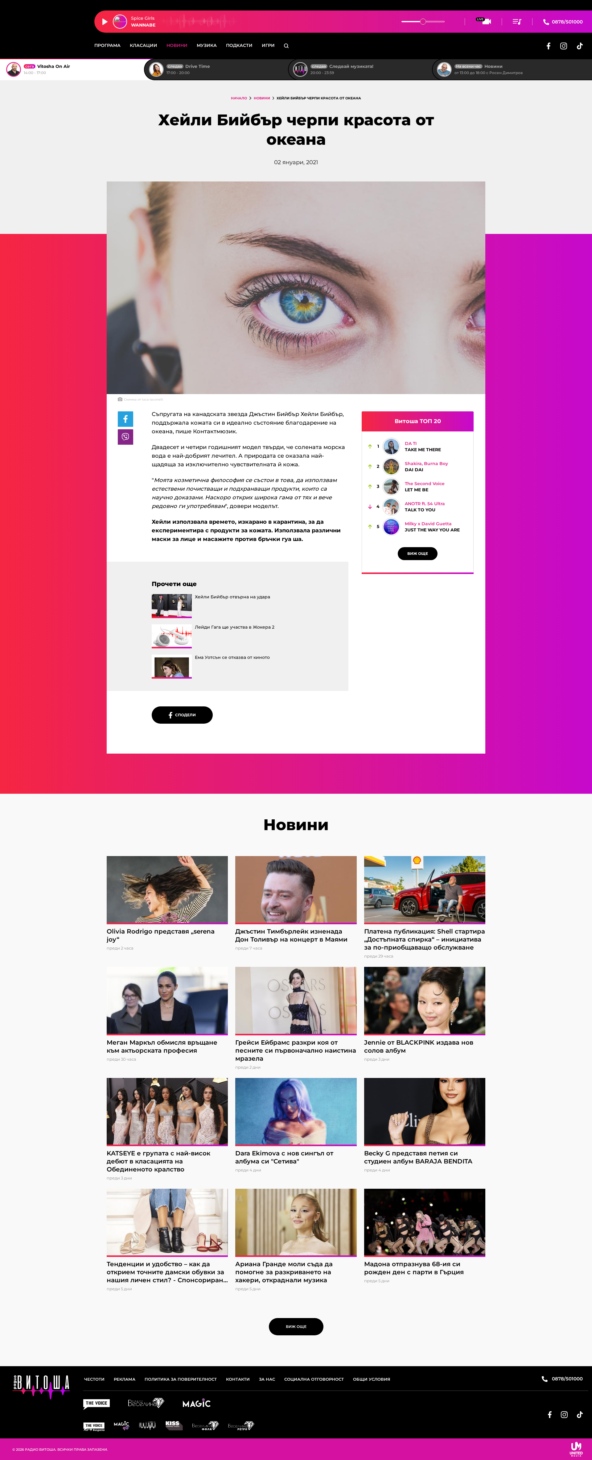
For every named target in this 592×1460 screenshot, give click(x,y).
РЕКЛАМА (124, 1379)
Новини (176, 45)
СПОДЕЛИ (184, 715)
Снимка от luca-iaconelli (143, 399)
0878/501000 (567, 22)
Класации (143, 45)
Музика (207, 45)
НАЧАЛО (239, 98)
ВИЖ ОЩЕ (417, 553)
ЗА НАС (267, 1379)
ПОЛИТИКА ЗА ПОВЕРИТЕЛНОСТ (181, 1379)
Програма (107, 45)
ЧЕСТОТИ (94, 1379)
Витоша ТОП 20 (418, 421)
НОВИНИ (262, 98)
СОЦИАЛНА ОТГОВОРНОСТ (314, 1379)
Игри (268, 45)
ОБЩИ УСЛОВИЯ (371, 1379)
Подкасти (239, 45)
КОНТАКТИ (238, 1379)
